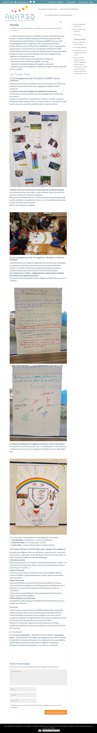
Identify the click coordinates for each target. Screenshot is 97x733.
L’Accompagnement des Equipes (51, 28)
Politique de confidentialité (51, 730)
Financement (51, 2)
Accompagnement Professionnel (58, 15)
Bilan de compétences (70, 9)
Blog (91, 2)
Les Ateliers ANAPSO (80, 47)
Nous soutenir (71, 2)
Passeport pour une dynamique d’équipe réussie (80, 52)
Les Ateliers (77, 34)
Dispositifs (60, 2)
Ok (40, 730)
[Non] (95, 728)
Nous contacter (83, 2)
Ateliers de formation (47, 9)
